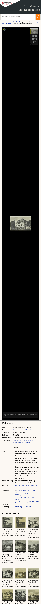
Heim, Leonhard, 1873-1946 (22, 430)
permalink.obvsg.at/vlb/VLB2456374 (27, 502)
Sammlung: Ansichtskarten (23, 507)
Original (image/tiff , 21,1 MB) (25, 490)
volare (26, 22)
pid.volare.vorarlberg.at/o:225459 (26, 485)
